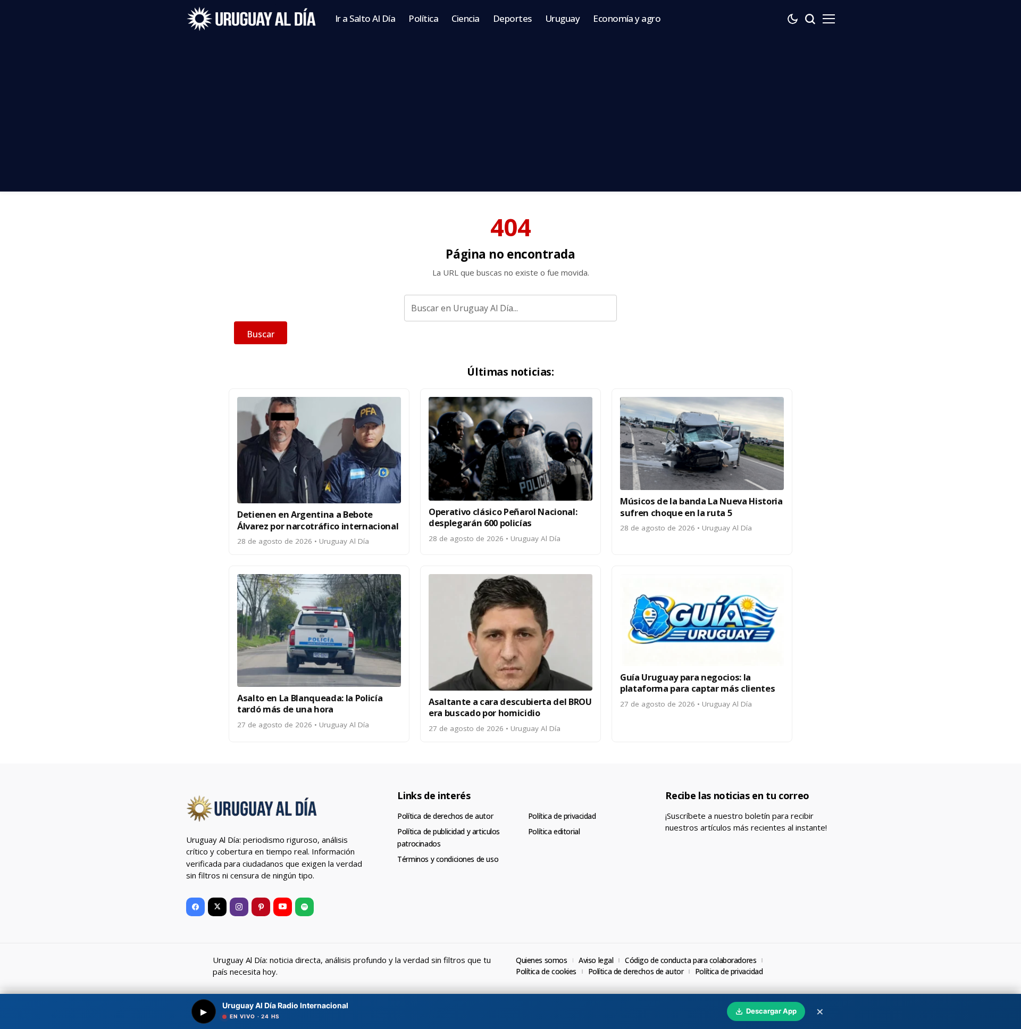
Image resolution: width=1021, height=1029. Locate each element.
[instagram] (239, 907)
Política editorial (554, 831)
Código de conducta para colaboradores (690, 960)
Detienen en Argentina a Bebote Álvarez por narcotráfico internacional (317, 520)
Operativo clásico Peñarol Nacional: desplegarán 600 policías (503, 517)
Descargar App (771, 1011)
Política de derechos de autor (445, 816)
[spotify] (304, 907)
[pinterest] (261, 907)
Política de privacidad (562, 816)
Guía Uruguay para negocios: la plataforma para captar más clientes (697, 682)
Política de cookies (546, 971)
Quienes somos (541, 960)
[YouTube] (282, 907)
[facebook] (195, 907)
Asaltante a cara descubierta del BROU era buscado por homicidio (510, 707)
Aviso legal (596, 960)
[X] (217, 907)
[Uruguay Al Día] (252, 18)
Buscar (260, 334)
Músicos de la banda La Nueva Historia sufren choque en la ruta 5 (701, 506)
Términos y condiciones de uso (447, 859)
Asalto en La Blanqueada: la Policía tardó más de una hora (309, 703)
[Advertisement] (510, 117)
